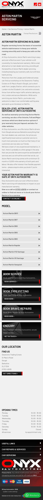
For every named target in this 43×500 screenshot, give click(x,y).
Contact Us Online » (12, 199)
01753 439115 (20, 189)
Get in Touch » (10, 336)
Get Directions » (10, 374)
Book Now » (9, 299)
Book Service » (10, 281)
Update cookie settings (10, 491)
